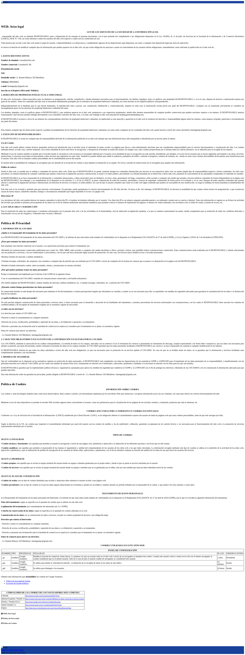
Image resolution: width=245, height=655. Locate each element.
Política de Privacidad (12, 650)
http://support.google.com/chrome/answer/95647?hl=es (43, 596)
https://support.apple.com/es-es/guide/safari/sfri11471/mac (44, 605)
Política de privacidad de (15, 581)
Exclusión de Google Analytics (17, 583)
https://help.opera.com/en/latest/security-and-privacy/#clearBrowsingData (48, 608)
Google (27, 581)
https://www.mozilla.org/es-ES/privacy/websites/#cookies (43, 602)
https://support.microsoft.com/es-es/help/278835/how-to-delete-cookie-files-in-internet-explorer (55, 599)
